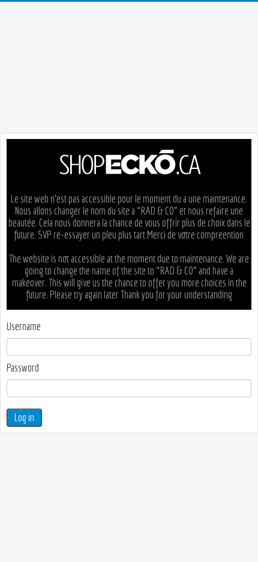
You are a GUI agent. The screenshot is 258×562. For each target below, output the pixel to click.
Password (23, 368)
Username (24, 327)
